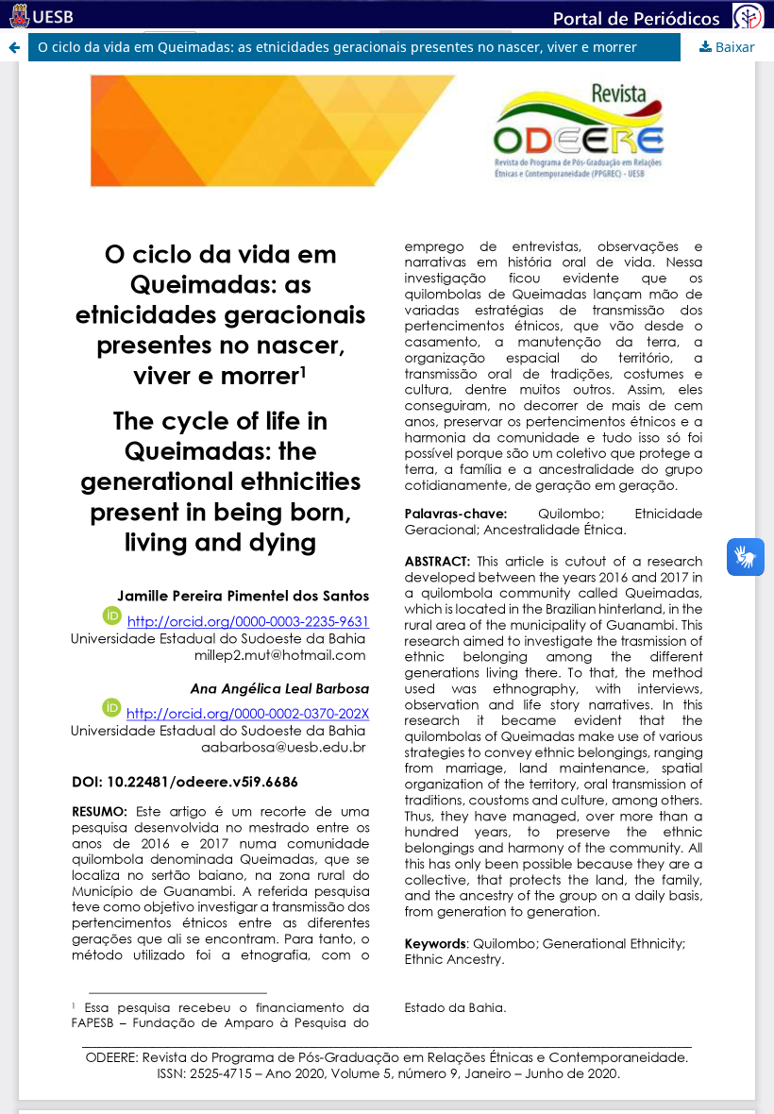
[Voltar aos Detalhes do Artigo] (14, 47)
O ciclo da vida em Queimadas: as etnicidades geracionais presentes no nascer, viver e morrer (337, 47)
